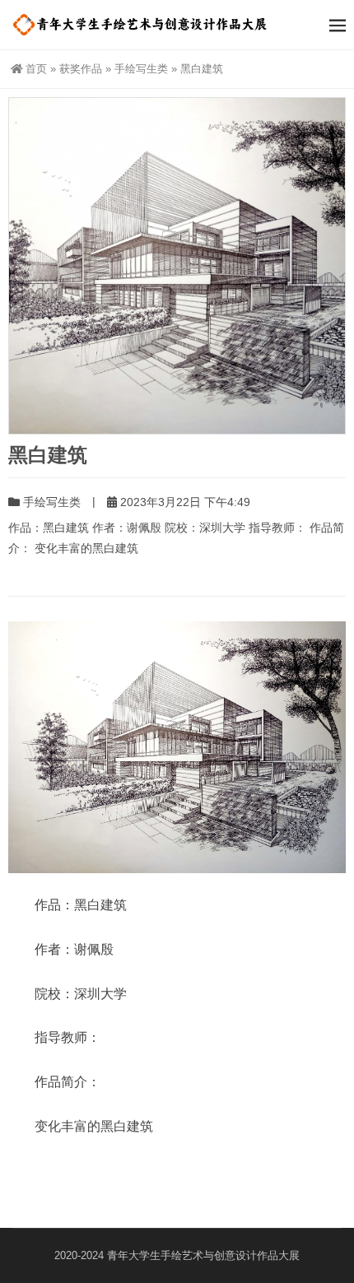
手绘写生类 (141, 69)
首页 (36, 69)
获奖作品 (80, 69)
